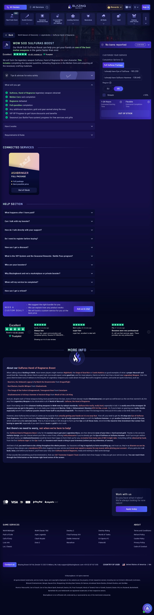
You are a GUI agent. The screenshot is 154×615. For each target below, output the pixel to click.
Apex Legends (40, 535)
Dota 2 (37, 543)
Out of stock (125, 113)
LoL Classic (7, 546)
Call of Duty (7, 539)
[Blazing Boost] (77, 7)
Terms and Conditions (142, 531)
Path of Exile (8, 535)
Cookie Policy (139, 539)
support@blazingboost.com (72, 564)
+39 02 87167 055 (91, 564)
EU (108, 89)
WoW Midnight (8, 531)
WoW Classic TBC (41, 531)
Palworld (102, 543)
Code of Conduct (140, 546)
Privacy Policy (139, 543)
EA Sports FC (104, 539)
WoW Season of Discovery (28, 35)
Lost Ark (6, 543)
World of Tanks (104, 535)
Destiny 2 (70, 531)
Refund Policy (139, 535)
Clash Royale (40, 539)
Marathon (70, 543)
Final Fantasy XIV (74, 535)
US (118, 89)
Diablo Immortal (73, 539)
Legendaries (46, 35)
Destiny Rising (104, 531)
